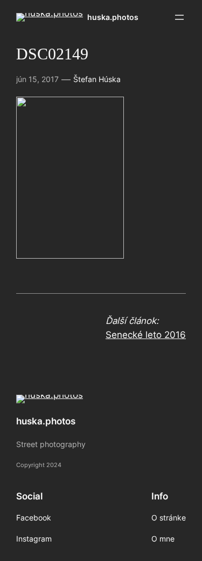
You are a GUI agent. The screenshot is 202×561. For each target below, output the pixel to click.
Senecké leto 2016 (146, 334)
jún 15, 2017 (37, 79)
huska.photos (112, 17)
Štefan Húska (97, 79)
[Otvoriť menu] (179, 17)
